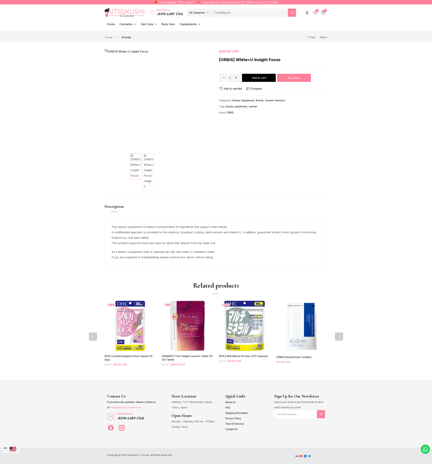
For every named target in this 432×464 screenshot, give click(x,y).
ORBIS (230, 112)
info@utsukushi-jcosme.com (125, 407)
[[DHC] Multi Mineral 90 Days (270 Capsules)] (244, 326)
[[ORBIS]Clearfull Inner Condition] (301, 326)
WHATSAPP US (124, 414)
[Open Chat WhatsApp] (425, 449)
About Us (230, 402)
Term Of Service (234, 423)
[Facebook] (111, 428)
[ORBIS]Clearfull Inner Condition (294, 357)
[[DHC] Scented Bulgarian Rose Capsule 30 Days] (130, 326)
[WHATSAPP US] (111, 417)
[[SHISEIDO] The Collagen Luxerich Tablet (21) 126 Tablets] (187, 326)
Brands (126, 37)
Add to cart (259, 77)
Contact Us (231, 429)
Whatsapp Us (163, 10)
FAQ (227, 407)
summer (253, 106)
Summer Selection (275, 100)
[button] (199, 13)
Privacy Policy (233, 418)
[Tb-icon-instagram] (122, 428)
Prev (312, 37)
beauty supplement (236, 106)
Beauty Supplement (243, 100)
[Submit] (321, 414)
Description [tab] (114, 206)
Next (323, 37)
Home (108, 37)
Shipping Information (236, 413)
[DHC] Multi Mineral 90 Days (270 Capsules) (243, 356)
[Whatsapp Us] (152, 12)
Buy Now (294, 77)
